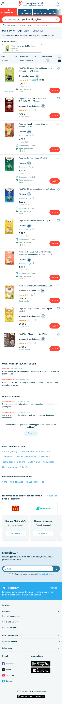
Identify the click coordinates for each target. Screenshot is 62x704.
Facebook (9, 664)
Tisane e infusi (32, 482)
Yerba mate (48, 462)
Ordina (24, 57)
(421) (31, 110)
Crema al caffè (43, 451)
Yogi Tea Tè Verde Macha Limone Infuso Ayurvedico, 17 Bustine (36, 69)
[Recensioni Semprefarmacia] (23, 80)
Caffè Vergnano (9, 467)
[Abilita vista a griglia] (59, 61)
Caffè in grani (34, 462)
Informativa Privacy (45, 574)
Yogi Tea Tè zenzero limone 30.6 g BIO (35, 221)
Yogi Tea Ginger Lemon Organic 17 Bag (35, 286)
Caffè (4, 482)
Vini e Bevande (11, 25)
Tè (43, 482)
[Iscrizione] (57, 569)
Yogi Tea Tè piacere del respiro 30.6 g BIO (37, 189)
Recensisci (23, 136)
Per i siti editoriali (9, 628)
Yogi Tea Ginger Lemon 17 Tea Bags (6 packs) (35, 310)
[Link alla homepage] (3, 25)
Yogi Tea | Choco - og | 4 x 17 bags (33, 334)
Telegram (9, 681)
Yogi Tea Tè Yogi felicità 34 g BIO (33, 158)
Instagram (9, 675)
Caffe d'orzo (25, 467)
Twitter (8, 669)
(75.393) (32, 80)
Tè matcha (7, 456)
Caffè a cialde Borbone (25, 456)
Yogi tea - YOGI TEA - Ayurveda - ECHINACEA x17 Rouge (33, 100)
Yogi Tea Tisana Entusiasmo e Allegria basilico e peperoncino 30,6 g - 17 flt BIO (36, 253)
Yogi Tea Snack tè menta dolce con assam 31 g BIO (34, 125)
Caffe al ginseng (9, 451)
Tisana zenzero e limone (13, 462)
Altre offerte (9, 91)
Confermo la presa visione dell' (33, 574)
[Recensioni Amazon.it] (23, 110)
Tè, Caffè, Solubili (25, 25)
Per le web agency (10, 622)
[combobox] (11, 19)
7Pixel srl (23, 691)
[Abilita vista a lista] (59, 57)
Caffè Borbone (27, 451)
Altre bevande (16, 482)
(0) (30, 136)
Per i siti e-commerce (11, 616)
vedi (54, 90)
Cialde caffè (44, 456)
